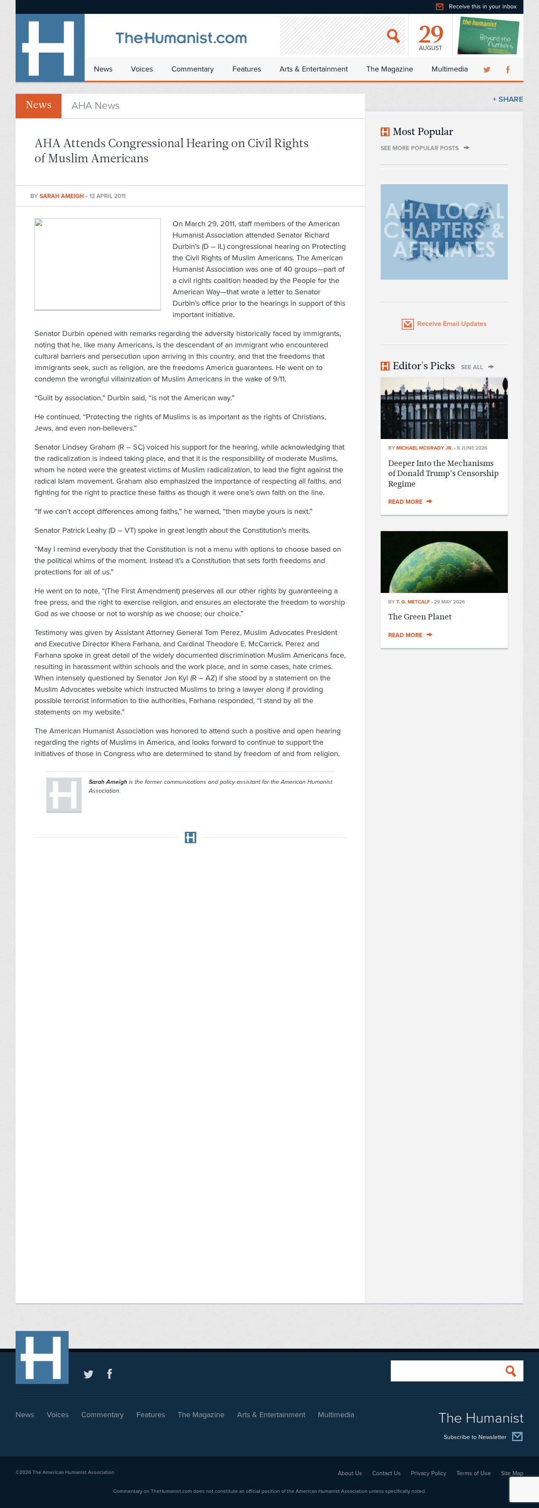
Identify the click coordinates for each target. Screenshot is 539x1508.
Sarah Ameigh (62, 196)
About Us (350, 1473)
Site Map (512, 1473)
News (103, 69)
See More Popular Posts (420, 148)
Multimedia (450, 69)
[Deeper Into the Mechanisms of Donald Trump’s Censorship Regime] (444, 436)
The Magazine (389, 69)
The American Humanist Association (73, 1472)
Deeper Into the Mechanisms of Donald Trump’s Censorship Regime (443, 473)
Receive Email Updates (452, 324)
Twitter (487, 69)
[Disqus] (190, 955)
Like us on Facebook (109, 1373)
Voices (142, 69)
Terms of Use (473, 1473)
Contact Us (386, 1473)
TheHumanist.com (50, 48)
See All (472, 367)
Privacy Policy (428, 1473)
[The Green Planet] (444, 590)
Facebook (508, 69)
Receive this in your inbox (483, 6)
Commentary (192, 69)
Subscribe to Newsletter (475, 1437)
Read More (405, 501)
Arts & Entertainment (314, 69)
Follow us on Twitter (88, 1373)
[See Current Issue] (488, 35)
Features (246, 69)
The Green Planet (420, 616)
